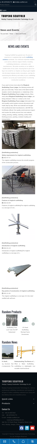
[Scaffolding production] (10, 152)
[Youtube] (32, 428)
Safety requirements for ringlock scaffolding (16, 155)
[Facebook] (21, 428)
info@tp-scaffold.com (20, 2)
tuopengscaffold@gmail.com (15, 420)
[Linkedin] (27, 428)
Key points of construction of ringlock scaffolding (18, 291)
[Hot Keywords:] (35, 4)
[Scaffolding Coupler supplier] (18, 17)
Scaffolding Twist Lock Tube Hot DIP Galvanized (12, 330)
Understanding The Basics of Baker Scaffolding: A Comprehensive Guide (24, 361)
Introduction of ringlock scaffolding (13, 245)
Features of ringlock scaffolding (12, 200)
